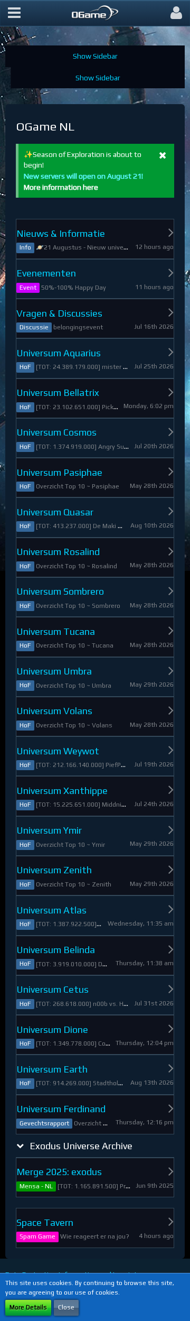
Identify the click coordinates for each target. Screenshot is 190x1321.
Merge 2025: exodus (59, 1171)
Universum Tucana (55, 631)
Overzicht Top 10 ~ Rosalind (76, 566)
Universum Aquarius (58, 352)
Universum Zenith (54, 869)
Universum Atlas (51, 910)
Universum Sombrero (60, 591)
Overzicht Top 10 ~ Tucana (74, 645)
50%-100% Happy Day (73, 287)
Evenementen (46, 273)
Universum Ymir (49, 830)
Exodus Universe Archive (81, 1145)
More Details (28, 1307)
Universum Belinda (55, 949)
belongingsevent (78, 327)
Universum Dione (52, 1029)
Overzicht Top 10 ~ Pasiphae (77, 486)
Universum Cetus (52, 989)
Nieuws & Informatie (60, 233)
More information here (61, 187)
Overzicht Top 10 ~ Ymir (70, 844)
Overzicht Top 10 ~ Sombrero (78, 605)
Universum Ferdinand (61, 1108)
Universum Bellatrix (57, 392)
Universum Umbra (54, 671)
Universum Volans (54, 710)
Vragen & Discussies (59, 313)
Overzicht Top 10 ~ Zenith (73, 884)
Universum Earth (52, 1069)
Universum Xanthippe (62, 790)
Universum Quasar (54, 512)
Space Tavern (44, 1222)
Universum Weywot (57, 750)
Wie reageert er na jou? (94, 1236)
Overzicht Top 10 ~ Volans (74, 725)
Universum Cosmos (56, 432)
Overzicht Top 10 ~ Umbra (73, 685)
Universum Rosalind (58, 551)
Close (66, 1307)
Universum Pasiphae (59, 472)
